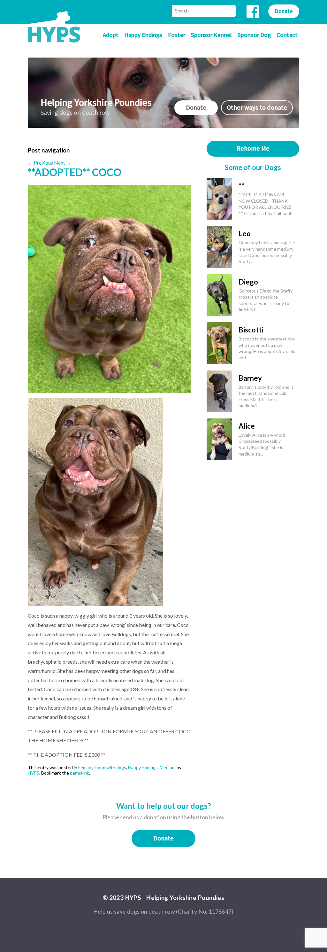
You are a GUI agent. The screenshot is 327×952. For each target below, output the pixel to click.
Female (85, 767)
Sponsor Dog (254, 35)
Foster (176, 35)
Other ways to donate (257, 108)
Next (62, 163)
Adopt (110, 35)
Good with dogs (110, 767)
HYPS (33, 773)
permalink (79, 773)
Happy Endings (143, 35)
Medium (168, 767)
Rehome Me (253, 148)
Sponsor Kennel (211, 35)
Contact (287, 35)
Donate (284, 11)
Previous (40, 163)
